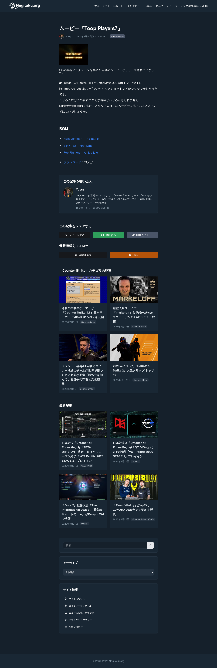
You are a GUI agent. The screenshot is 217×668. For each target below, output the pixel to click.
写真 (149, 6)
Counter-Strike (117, 36)
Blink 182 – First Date (78, 145)
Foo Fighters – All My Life (81, 152)
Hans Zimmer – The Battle (81, 138)
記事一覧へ (84, 207)
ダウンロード (72, 162)
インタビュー (135, 6)
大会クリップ (163, 6)
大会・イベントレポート (108, 6)
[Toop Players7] (108, 54)
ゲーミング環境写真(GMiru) (191, 6)
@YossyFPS (102, 207)
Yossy (80, 189)
